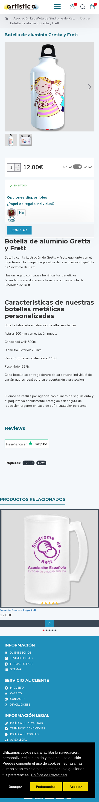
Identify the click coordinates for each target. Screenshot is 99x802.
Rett (41, 463)
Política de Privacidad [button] (49, 775)
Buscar (85, 18)
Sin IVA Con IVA (77, 167)
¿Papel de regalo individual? (31, 204)
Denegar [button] (15, 786)
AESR (28, 463)
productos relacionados (32, 499)
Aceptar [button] (76, 786)
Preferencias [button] (45, 786)
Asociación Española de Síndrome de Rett (44, 18)
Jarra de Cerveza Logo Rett (18, 610)
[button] (9, 86)
